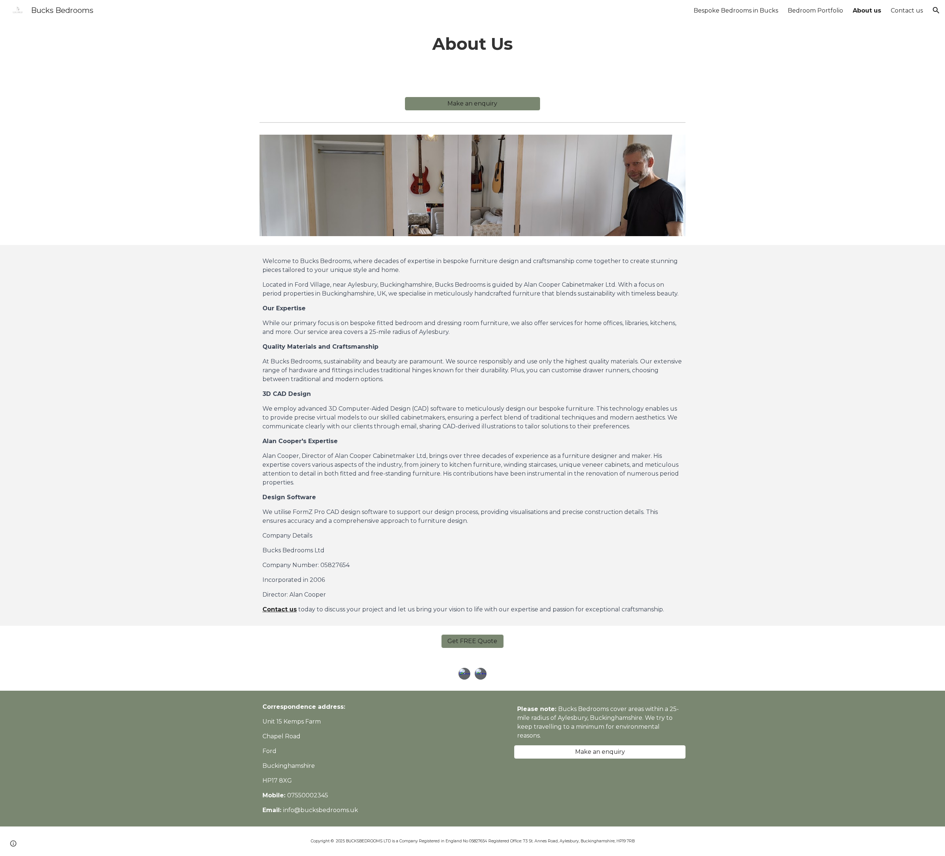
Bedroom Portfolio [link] (815, 10)
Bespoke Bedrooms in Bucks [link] (736, 10)
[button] (936, 10)
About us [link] (867, 10)
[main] (472, 44)
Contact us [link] (907, 10)
